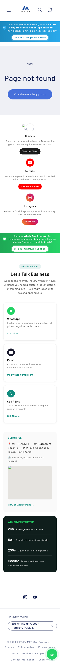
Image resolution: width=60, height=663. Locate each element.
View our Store (30, 151)
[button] (8, 9)
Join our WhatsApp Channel (30, 249)
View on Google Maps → (21, 505)
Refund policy (26, 647)
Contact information (23, 659)
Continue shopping (30, 94)
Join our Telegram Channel (30, 37)
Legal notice (46, 659)
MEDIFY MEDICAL (27, 642)
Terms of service (21, 653)
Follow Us (30, 222)
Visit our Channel (30, 186)
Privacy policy (46, 647)
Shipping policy (44, 653)
